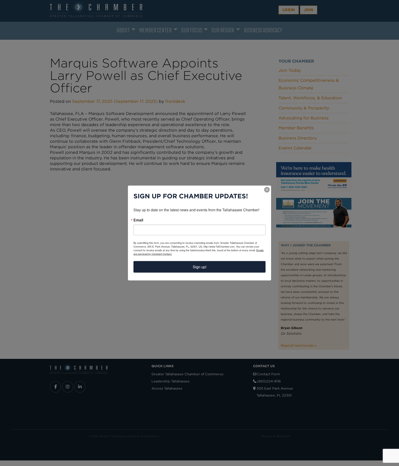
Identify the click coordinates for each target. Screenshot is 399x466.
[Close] (267, 190)
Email (138, 220)
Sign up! (199, 266)
